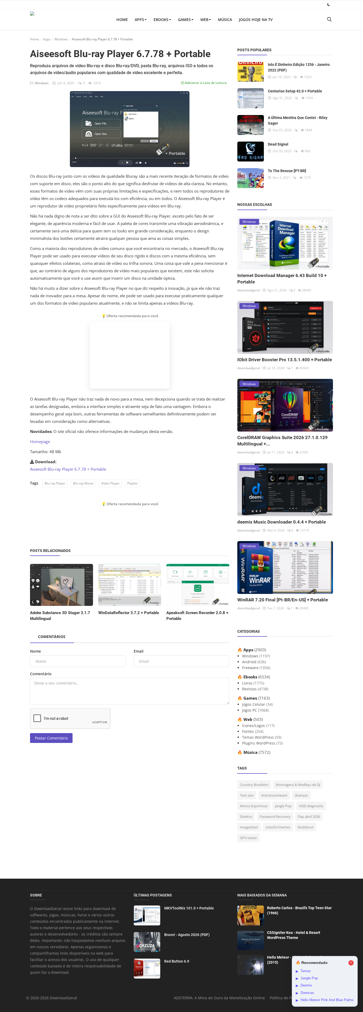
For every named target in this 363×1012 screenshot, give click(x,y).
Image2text (249, 827)
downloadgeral (248, 290)
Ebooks (161, 19)
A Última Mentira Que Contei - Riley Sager (297, 120)
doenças (301, 795)
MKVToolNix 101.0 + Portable (189, 908)
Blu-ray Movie (83, 483)
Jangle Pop (283, 805)
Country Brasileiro (254, 784)
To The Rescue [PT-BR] (287, 171)
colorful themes (277, 827)
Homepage (40, 441)
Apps (139, 19)
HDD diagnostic (311, 805)
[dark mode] (328, 4)
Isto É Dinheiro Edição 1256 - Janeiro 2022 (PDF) (299, 67)
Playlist (132, 483)
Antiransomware (274, 795)
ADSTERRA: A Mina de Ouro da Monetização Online (219, 997)
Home (122, 19)
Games (184, 19)
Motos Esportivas (254, 805)
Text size (247, 795)
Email (138, 651)
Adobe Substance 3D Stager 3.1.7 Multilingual (60, 615)
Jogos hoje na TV (256, 19)
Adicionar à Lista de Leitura (205, 82)
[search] (329, 19)
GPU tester (248, 837)
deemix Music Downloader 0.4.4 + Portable (281, 522)
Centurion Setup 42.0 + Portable (295, 91)
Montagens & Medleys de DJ (298, 784)
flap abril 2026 (309, 816)
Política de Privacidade (290, 997)
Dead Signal (278, 144)
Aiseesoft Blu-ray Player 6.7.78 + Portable (68, 469)
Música (225, 19)
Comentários (51, 636)
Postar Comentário (51, 738)
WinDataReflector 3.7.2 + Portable (128, 612)
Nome (35, 651)
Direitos (246, 816)
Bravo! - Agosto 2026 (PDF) (187, 935)
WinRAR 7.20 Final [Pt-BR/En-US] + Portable (282, 599)
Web (204, 19)
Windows (61, 39)
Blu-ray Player (55, 483)
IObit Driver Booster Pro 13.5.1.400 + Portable (284, 359)
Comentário (41, 673)
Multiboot (306, 827)
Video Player (110, 483)
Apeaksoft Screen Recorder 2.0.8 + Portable (197, 615)
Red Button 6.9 (176, 961)
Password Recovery (275, 816)
